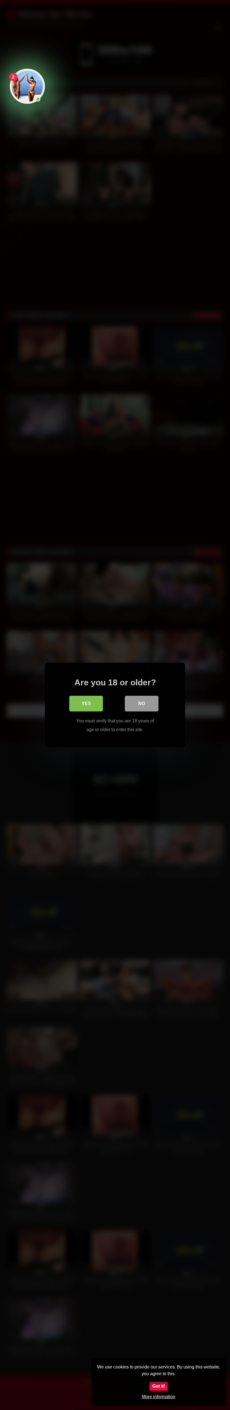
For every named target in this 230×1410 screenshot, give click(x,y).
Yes (86, 703)
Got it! (158, 1386)
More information (158, 1396)
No (141, 703)
